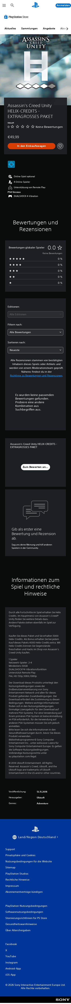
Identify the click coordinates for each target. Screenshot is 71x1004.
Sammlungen (29, 28)
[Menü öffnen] (4, 5)
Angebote (49, 28)
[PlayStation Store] (17, 17)
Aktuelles (10, 28)
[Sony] (62, 1002)
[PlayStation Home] (35, 5)
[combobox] (35, 314)
